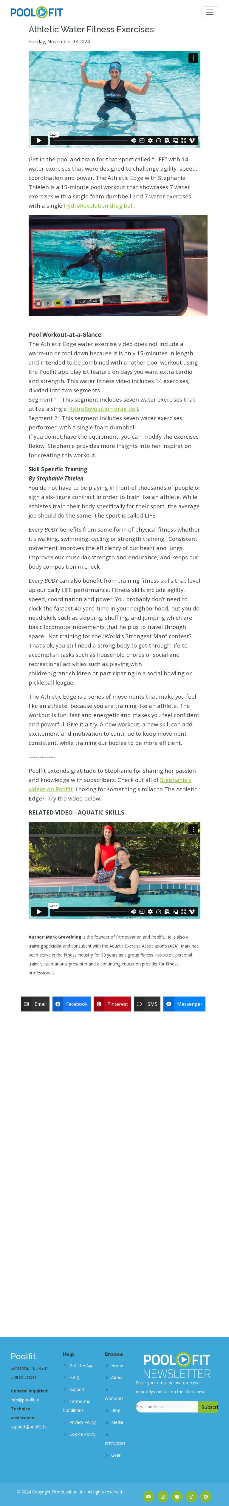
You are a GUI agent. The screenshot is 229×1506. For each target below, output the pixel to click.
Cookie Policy (82, 1434)
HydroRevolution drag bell (99, 205)
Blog (115, 1410)
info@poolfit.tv (25, 1400)
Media (117, 1422)
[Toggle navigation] (210, 12)
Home (117, 1365)
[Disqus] (114, 1089)
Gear (115, 1455)
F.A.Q (74, 1377)
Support (77, 1389)
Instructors (115, 1443)
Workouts (114, 1398)
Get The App (81, 1365)
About (117, 1377)
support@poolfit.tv (29, 1427)
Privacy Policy (82, 1422)
